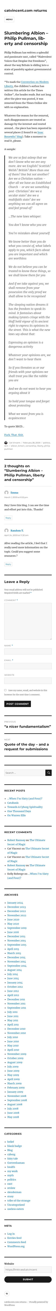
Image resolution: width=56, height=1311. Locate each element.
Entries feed (14, 1237)
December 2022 (16, 911)
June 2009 (13, 1070)
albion (14, 446)
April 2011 (13, 1024)
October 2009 (15, 1058)
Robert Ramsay (16, 840)
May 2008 (13, 1116)
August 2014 (14, 969)
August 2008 (14, 1104)
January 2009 (15, 1091)
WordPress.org (16, 1246)
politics (46, 442)
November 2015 (16, 940)
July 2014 (12, 974)
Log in (11, 1233)
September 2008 (17, 1100)
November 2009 (16, 1053)
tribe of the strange (18, 1200)
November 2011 (16, 1003)
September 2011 (16, 1007)
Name (8, 645)
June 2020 (13, 919)
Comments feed (16, 1242)
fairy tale (12, 1158)
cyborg (11, 1154)
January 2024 (15, 902)
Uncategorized (16, 1204)
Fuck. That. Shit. (14, 434)
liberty (40, 446)
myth (10, 1175)
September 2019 (17, 927)
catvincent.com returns (25, 10)
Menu (9, 19)
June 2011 (12, 1016)
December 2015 (16, 936)
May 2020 (13, 923)
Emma (14, 492)
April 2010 (13, 1049)
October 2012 (15, 986)
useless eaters (15, 1208)
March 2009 (14, 1083)
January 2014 (15, 982)
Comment (11, 600)
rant (6, 446)
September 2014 (16, 965)
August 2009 (14, 1062)
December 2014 (16, 957)
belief (10, 1141)
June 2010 (13, 1041)
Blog (10, 1150)
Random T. (17, 530)
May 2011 (12, 1020)
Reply (8, 518)
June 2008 (13, 1112)
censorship (31, 446)
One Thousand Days (19, 811)
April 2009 (13, 1079)
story (10, 1196)
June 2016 (13, 932)
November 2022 (16, 915)
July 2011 (12, 1011)
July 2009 (13, 1066)
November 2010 (16, 1032)
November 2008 (16, 1095)
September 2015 (16, 944)
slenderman (14, 1192)
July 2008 (12, 1108)
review (11, 1187)
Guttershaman (16, 1162)
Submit (28, 1279)
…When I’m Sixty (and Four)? (24, 798)
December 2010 (16, 1028)
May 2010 (13, 1045)
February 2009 (16, 1087)
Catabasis (13, 802)
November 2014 (16, 961)
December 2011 (16, 999)
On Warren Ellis (16, 815)
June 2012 (13, 990)
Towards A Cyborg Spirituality (25, 806)
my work (12, 1171)
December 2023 (16, 906)
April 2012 (13, 995)
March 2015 (14, 953)
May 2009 (13, 1074)
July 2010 (12, 1037)
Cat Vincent (14, 442)
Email (8, 660)
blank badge (14, 1145)
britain (21, 446)
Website (9, 675)
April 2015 (13, 948)
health (11, 1166)
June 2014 (13, 978)
